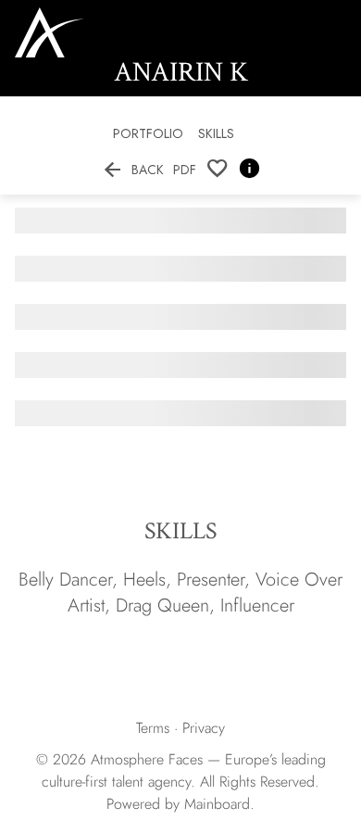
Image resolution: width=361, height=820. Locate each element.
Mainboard (217, 803)
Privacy (203, 727)
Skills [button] (216, 133)
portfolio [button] (148, 133)
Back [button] (132, 169)
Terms (152, 727)
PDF (184, 169)
